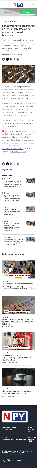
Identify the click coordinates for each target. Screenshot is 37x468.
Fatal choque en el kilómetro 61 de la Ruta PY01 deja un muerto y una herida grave (13, 211)
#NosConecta (18, 146)
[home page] (18, 4)
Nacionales (13, 21)
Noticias (5, 21)
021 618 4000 (31, 429)
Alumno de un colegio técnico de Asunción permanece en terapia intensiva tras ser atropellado (11, 227)
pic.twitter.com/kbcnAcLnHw (12, 149)
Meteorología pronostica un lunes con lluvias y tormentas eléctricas (18, 392)
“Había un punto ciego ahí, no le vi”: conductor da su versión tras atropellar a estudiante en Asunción (13, 183)
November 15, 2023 (18, 152)
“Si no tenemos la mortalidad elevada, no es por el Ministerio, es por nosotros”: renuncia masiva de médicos (18, 285)
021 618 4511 (32, 439)
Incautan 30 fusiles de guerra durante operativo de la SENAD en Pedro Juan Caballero (17, 321)
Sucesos (7, 193)
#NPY (11, 146)
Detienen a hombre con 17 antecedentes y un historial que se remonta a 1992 (16, 357)
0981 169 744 (9, 428)
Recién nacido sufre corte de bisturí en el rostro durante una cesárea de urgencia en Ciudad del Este (14, 242)
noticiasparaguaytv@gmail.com (14, 438)
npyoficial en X (8, 169)
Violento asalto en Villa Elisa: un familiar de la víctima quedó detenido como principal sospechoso (13, 197)
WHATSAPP (27, 12)
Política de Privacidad (18, 454)
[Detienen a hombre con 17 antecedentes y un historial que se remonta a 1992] (18, 341)
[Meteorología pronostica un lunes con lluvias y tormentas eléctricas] (18, 377)
